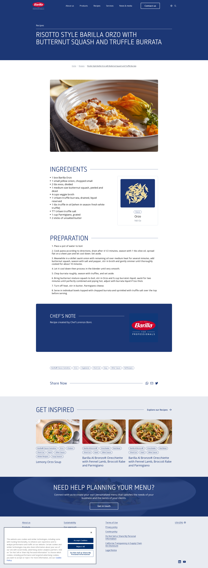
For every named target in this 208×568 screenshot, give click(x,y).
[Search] (175, 6)
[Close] (91, 532)
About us (70, 5)
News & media (125, 5)
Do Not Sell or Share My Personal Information (120, 537)
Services (110, 5)
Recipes (97, 5)
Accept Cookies (80, 540)
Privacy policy (111, 527)
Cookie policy (111, 531)
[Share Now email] (151, 383)
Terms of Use (111, 522)
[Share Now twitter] (156, 383)
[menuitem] (73, 6)
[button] (150, 6)
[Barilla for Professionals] (39, 5)
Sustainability (70, 522)
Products (84, 5)
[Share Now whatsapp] (147, 383)
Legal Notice (111, 550)
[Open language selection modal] (171, 6)
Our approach (70, 527)
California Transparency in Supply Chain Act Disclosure (123, 544)
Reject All (80, 546)
